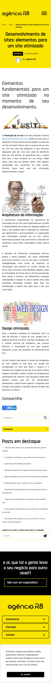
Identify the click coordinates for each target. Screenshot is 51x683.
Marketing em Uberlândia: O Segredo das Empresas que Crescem (26, 470)
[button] (44, 14)
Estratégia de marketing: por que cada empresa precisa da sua (25, 457)
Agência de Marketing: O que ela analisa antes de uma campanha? (26, 477)
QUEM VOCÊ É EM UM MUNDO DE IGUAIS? (18, 464)
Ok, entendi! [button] (25, 674)
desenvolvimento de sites (16, 138)
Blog (10, 25)
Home (4, 25)
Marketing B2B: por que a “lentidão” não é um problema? (23, 483)
